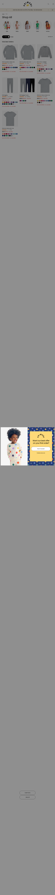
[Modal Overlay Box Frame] (27, 447)
